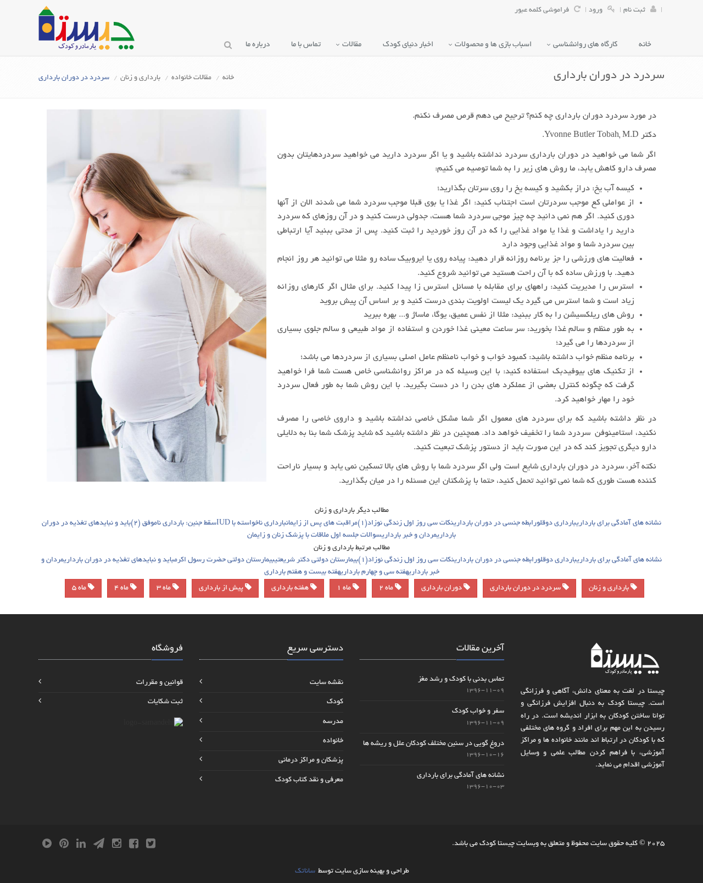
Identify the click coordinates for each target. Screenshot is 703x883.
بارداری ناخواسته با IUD (251, 523)
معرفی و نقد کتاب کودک (309, 780)
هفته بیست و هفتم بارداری (302, 572)
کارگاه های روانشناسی (587, 45)
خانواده (333, 741)
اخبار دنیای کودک (410, 45)
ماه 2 (387, 588)
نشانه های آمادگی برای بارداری (618, 523)
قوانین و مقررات (159, 683)
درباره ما (260, 45)
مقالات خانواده (191, 78)
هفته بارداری (290, 588)
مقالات (354, 45)
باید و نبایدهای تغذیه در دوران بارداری (119, 560)
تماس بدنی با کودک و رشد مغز (461, 679)
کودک (335, 702)
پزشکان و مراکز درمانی (310, 760)
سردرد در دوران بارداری (526, 588)
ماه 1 (345, 588)
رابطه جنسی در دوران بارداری (495, 523)
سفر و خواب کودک (478, 711)
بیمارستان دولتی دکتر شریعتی (316, 560)
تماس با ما (308, 45)
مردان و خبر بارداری (409, 535)
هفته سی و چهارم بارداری (375, 572)
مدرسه (333, 722)
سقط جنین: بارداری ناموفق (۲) (173, 523)
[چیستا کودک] (86, 28)
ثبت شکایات (165, 702)
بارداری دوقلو (556, 523)
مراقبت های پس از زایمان (322, 523)
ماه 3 (164, 588)
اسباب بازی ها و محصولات (496, 45)
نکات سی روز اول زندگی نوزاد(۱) (406, 523)
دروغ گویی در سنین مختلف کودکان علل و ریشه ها (433, 744)
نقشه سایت (326, 683)
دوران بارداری (442, 588)
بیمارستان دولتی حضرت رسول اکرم (224, 560)
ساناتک (305, 871)
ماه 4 (122, 588)
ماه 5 (80, 588)
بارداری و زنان (140, 78)
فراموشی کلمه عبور (542, 10)
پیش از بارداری (222, 588)
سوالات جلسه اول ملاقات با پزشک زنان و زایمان (314, 535)
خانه (647, 45)
